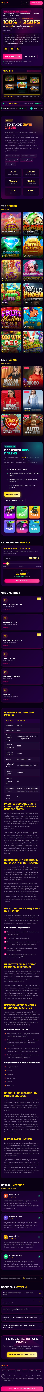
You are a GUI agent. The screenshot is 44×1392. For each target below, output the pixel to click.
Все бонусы (30, 56)
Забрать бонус (11, 56)
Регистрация (36, 3)
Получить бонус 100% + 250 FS (22, 1355)
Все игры (5, 209)
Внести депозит (22, 581)
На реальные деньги (14, 500)
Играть (32, 1385)
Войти (25, 3)
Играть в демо (12, 494)
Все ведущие (6, 363)
